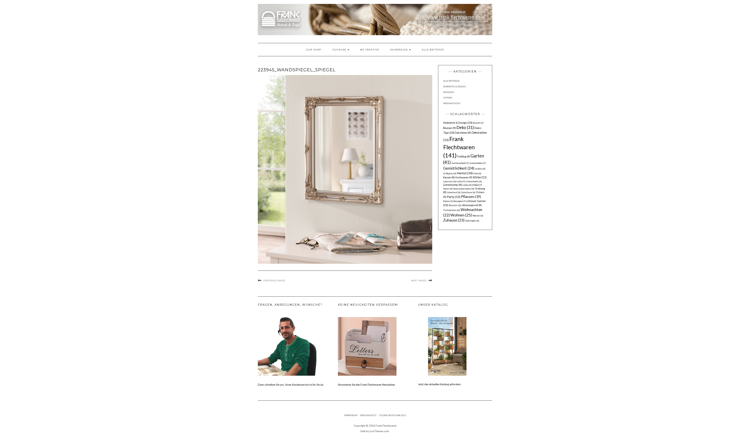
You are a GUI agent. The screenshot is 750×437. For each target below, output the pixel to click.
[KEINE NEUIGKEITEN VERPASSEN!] (367, 346)
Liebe (466, 185)
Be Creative (369, 49)
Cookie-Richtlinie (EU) (392, 415)
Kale (363, 431)
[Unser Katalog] (447, 346)
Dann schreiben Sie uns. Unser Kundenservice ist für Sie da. (291, 384)
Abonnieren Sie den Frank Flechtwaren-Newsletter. (366, 384)
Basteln (478, 123)
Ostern (447, 97)
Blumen (449, 128)
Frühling (463, 156)
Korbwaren (463, 177)
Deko (465, 127)
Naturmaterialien (463, 188)
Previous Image (274, 280)
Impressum (350, 415)
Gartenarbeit (460, 163)
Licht (461, 181)
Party (453, 196)
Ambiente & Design (454, 86)
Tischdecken (451, 210)
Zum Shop (313, 49)
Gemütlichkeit (458, 168)
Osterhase (468, 192)
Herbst (465, 173)
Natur (448, 188)
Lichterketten (452, 184)
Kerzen (449, 177)
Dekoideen (463, 132)
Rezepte (460, 201)
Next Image (419, 280)
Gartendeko (477, 163)
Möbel (477, 184)
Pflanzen (471, 196)
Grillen (480, 168)
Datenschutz (368, 415)
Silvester (454, 205)
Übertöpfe (472, 220)
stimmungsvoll (472, 205)
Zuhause (339, 49)
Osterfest (453, 192)
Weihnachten (451, 103)
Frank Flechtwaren (459, 147)
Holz (477, 173)
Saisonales (399, 49)
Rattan (448, 201)
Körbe (480, 177)
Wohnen (448, 92)
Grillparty (449, 173)
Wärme (477, 215)
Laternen (449, 181)
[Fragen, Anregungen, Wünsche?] (287, 346)
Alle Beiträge (433, 49)
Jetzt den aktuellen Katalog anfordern (439, 384)
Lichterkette (474, 181)
